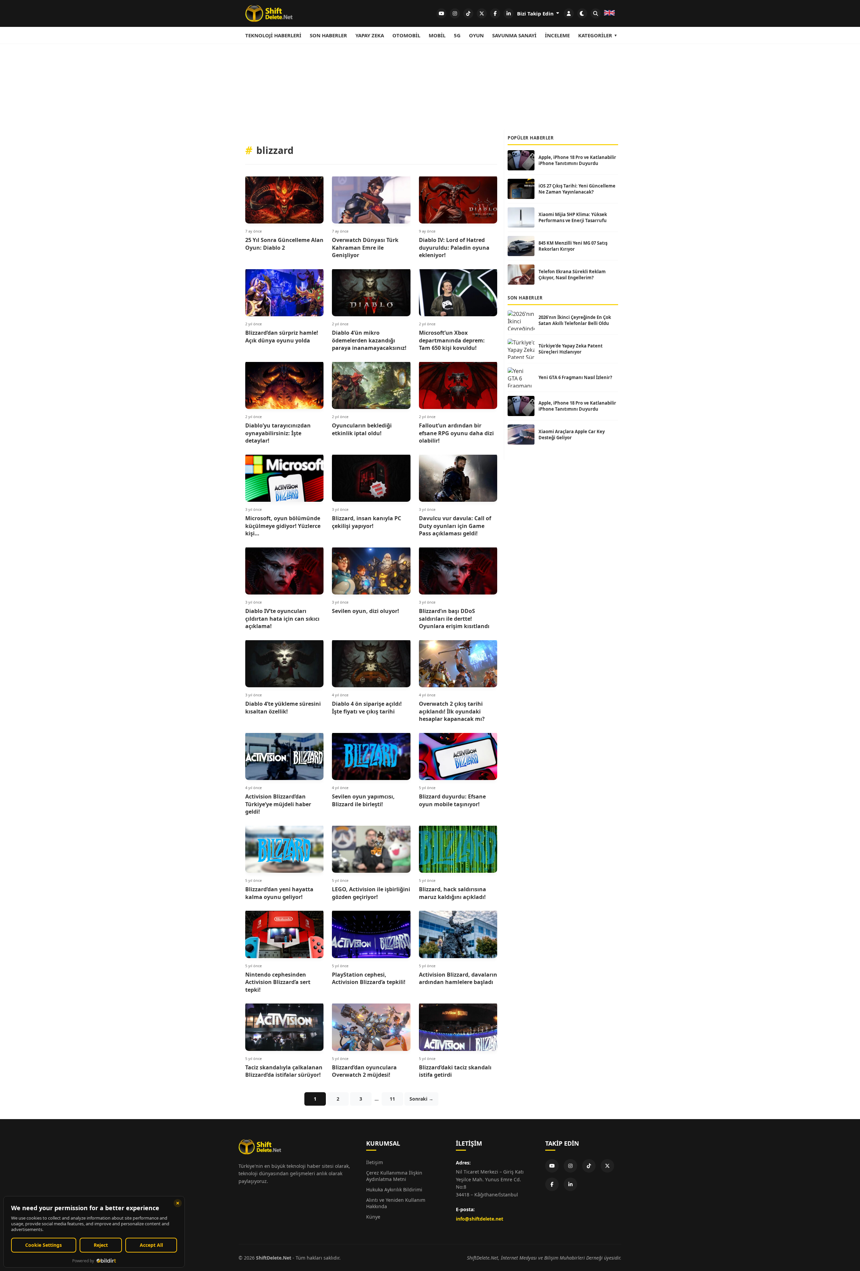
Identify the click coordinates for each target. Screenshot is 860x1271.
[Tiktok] (589, 1166)
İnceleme (557, 35)
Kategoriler (595, 35)
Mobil (437, 35)
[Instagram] (570, 1166)
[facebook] (495, 13)
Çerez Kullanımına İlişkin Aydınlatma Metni (394, 1176)
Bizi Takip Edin (536, 13)
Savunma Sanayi (514, 35)
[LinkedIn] (570, 1184)
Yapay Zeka (369, 35)
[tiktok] (468, 13)
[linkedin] (509, 13)
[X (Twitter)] (607, 1166)
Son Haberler (328, 35)
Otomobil (406, 35)
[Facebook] (552, 1184)
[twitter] (482, 13)
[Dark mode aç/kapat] (582, 13)
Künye (373, 1217)
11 (392, 1099)
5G (457, 35)
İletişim (374, 1162)
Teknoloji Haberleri (273, 35)
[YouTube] (552, 1166)
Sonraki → (421, 1099)
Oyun (476, 35)
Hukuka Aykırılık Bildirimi (394, 1189)
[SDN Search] (596, 13)
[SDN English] (609, 13)
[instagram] (455, 13)
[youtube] (441, 13)
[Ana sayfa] (269, 13)
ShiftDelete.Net (273, 1258)
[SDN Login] (569, 13)
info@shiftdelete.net (479, 1219)
